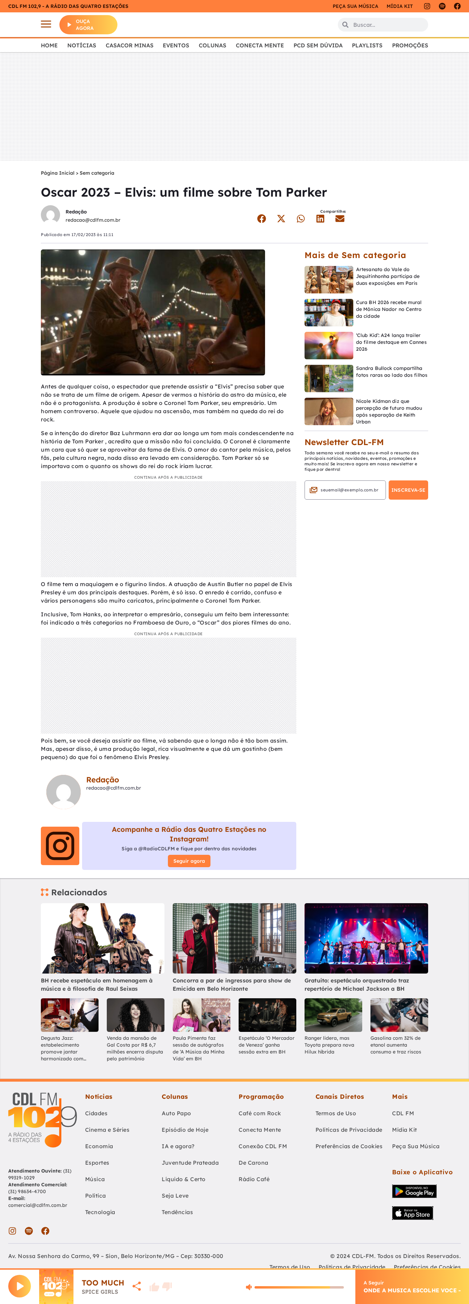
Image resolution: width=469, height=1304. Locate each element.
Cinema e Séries (107, 1129)
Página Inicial (58, 173)
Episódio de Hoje (185, 1129)
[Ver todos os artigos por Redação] (50, 215)
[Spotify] (442, 6)
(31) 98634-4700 (27, 1191)
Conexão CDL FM (263, 1146)
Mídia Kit (400, 6)
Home (49, 45)
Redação (76, 212)
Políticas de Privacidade (349, 1129)
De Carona (253, 1162)
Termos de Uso (336, 1113)
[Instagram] (427, 6)
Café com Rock (260, 1113)
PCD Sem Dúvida (318, 45)
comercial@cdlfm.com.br (37, 1205)
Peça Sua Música (416, 1146)
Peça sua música (355, 6)
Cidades (96, 1113)
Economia (99, 1146)
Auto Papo (176, 1113)
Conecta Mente (260, 45)
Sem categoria (97, 173)
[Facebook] (457, 6)
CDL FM (403, 1113)
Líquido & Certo (184, 1179)
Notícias (81, 45)
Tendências (177, 1212)
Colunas (212, 45)
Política (95, 1195)
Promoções (410, 45)
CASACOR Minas (129, 45)
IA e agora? (178, 1146)
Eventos (176, 45)
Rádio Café (254, 1179)
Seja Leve (175, 1195)
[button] (261, 218)
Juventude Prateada (190, 1162)
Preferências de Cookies (349, 1146)
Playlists (367, 45)
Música (95, 1179)
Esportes (97, 1162)
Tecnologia (100, 1212)
